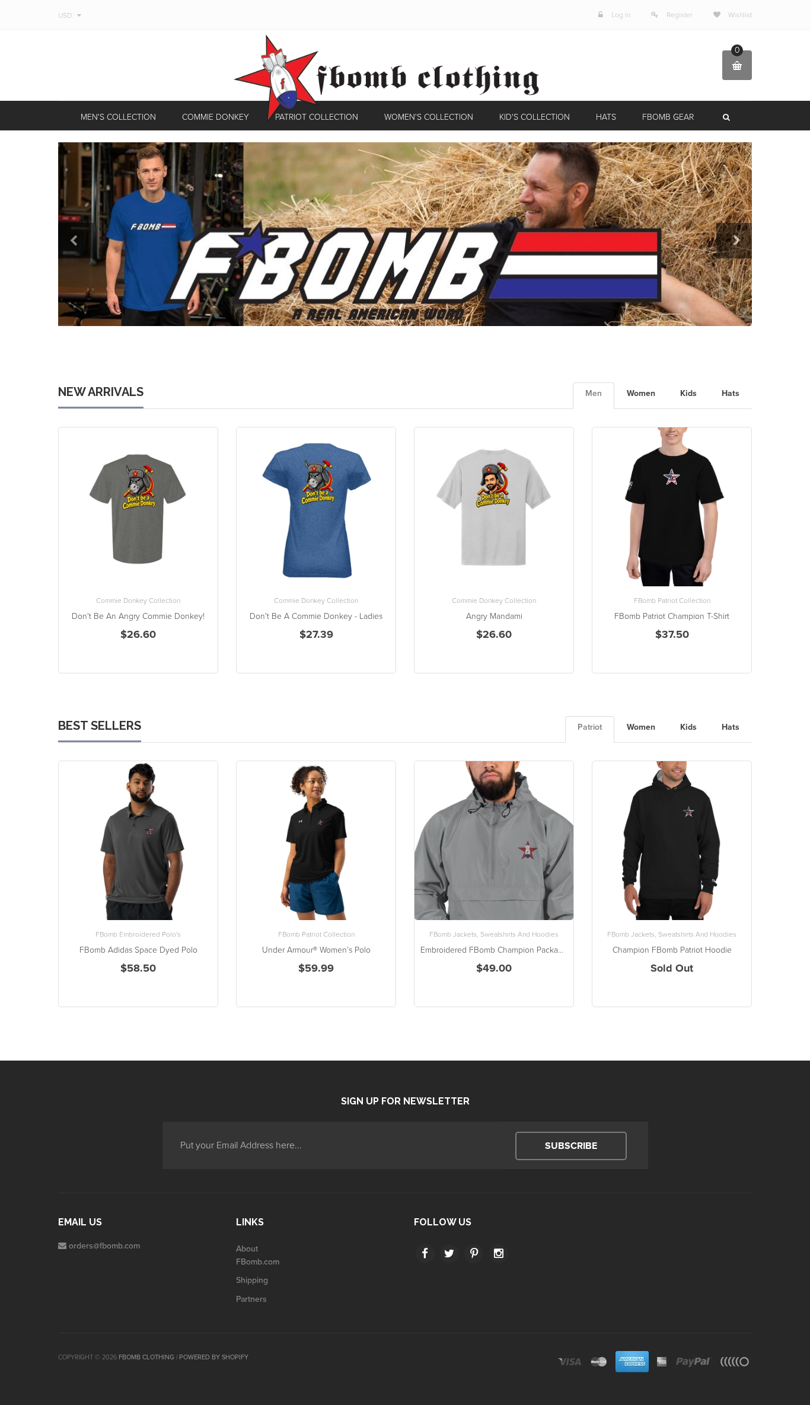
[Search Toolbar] (725, 117)
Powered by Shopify (213, 1357)
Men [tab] (593, 393)
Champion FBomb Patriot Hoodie (672, 950)
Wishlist (739, 15)
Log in (620, 15)
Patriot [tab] (590, 727)
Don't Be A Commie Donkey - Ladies (316, 616)
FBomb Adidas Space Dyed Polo (138, 950)
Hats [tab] (730, 393)
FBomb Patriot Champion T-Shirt (671, 616)
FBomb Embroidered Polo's (138, 934)
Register (680, 15)
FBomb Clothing (146, 1357)
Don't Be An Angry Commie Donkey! (138, 616)
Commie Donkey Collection (138, 600)
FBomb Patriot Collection (672, 600)
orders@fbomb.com (104, 1246)
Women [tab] (641, 393)
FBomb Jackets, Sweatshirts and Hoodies (494, 934)
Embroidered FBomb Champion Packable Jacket (507, 950)
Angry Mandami (494, 616)
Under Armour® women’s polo (316, 950)
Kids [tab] (688, 393)
